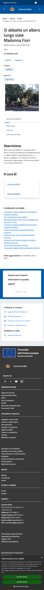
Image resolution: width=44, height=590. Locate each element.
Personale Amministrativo (11, 405)
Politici (3, 403)
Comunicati (5, 478)
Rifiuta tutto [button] (22, 582)
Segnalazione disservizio (10, 536)
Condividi (8, 60)
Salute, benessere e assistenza (12, 459)
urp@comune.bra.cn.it (14, 520)
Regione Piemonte (9, 2)
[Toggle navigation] (4, 9)
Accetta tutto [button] (22, 577)
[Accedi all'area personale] (36, 2)
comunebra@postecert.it (14, 522)
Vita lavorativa (6, 424)
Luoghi (3, 493)
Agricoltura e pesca (8, 464)
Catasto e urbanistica (9, 432)
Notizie (4, 475)
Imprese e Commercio (9, 427)
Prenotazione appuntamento (12, 534)
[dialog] (22, 572)
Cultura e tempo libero (9, 422)
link (3, 572)
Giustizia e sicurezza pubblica (12, 451)
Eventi (3, 491)
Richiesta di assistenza (9, 541)
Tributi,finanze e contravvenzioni (13, 453)
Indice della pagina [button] (13, 119)
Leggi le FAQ (6, 539)
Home (5, 18)
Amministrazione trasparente (12, 552)
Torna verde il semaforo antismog (16, 245)
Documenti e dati (7, 408)
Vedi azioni (18, 60)
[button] (22, 586)
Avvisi (19, 18)
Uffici (3, 398)
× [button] (41, 557)
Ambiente (4, 456)
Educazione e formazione (10, 448)
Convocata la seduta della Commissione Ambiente (22, 248)
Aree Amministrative (9, 395)
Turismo (4, 435)
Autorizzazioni (6, 461)
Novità (12, 18)
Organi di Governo (8, 392)
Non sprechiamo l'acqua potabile (15, 217)
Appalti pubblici (7, 429)
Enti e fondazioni (7, 400)
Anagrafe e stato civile (9, 419)
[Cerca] (39, 9)
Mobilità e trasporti (8, 437)
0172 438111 (14, 512)
